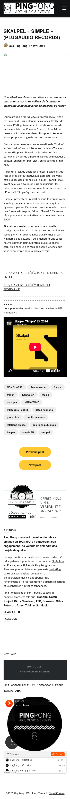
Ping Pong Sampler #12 (17, 685)
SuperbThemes (57, 793)
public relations (36, 417)
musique (12, 402)
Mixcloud (57, 685)
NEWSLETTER (12, 612)
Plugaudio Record (17, 409)
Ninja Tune (58, 561)
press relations (44, 409)
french (10, 394)
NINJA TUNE (32, 402)
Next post (35, 465)
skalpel (45, 432)
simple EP (28, 432)
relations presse (16, 425)
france (57, 387)
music (45, 394)
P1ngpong (42, 685)
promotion (13, 417)
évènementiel (38, 387)
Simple (11, 432)
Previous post (35, 452)
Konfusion (28, 394)
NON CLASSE (14, 387)
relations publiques (44, 425)
